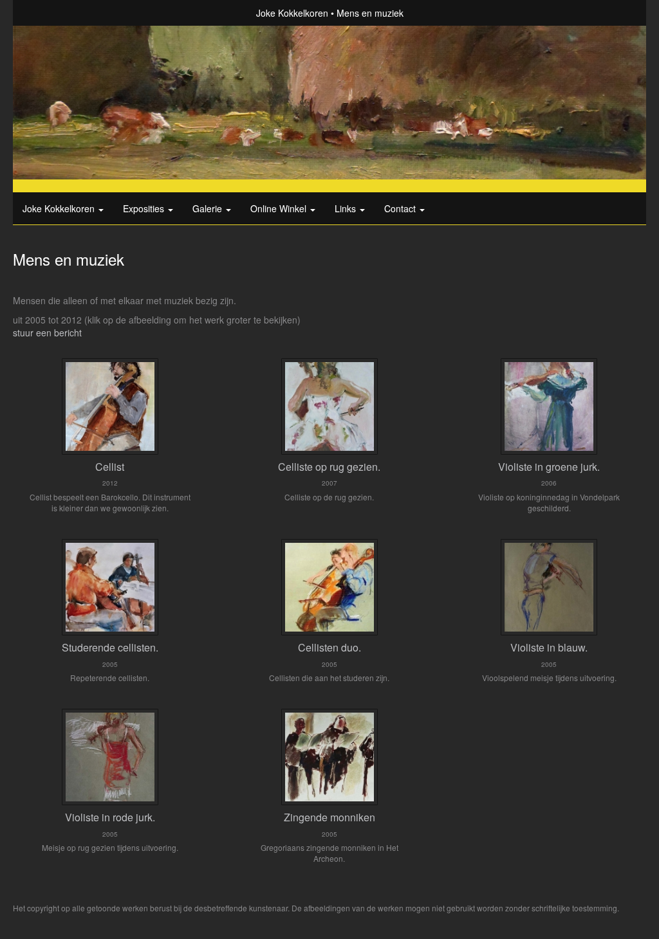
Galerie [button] (208, 208)
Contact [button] (401, 208)
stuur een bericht (47, 332)
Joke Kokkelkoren (292, 12)
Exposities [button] (145, 208)
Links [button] (346, 208)
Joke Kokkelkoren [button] (60, 208)
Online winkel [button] (279, 208)
